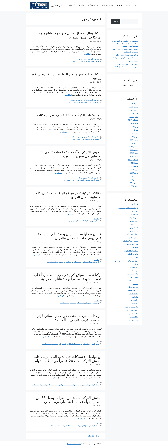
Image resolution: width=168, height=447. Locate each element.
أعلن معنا (72, 5)
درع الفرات (84, 425)
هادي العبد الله (133, 320)
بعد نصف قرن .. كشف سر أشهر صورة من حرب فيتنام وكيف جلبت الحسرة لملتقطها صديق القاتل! (125, 43)
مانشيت (135, 284)
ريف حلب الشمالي (88, 262)
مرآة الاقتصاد (133, 294)
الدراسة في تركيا (132, 234)
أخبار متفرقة (134, 218)
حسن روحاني (133, 61)
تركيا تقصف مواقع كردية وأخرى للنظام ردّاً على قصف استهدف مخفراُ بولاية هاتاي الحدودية (68, 277)
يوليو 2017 (134, 123)
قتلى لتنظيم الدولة (52, 385)
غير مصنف (81, 137)
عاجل (136, 264)
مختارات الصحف (132, 290)
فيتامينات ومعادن (132, 274)
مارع (47, 262)
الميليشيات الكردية (94, 102)
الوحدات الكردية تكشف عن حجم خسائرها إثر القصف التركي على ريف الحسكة (69, 318)
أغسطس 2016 (133, 160)
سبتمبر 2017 (134, 117)
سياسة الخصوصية (107, 5)
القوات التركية (86, 221)
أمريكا (97, 61)
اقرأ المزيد (87, 54)
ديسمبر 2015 (133, 180)
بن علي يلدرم (87, 385)
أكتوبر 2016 (134, 153)
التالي (91, 436)
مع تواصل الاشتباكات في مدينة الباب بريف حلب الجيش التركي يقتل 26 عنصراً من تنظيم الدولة (68, 359)
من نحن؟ (119, 5)
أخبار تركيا (96, 59)
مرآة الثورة (134, 300)
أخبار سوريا (89, 100)
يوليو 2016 (134, 163)
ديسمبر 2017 (133, 107)
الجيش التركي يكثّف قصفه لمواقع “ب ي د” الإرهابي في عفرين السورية (71, 154)
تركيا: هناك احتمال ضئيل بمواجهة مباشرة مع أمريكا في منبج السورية (70, 35)
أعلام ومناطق (133, 221)
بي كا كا (79, 221)
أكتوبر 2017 (134, 113)
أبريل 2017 (134, 133)
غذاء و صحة (134, 267)
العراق (92, 221)
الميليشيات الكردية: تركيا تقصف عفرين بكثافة (69, 115)
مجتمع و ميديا (133, 287)
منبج (74, 61)
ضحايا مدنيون (67, 262)
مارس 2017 (134, 137)
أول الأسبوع (134, 231)
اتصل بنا (81, 5)
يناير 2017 (134, 143)
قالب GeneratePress (74, 444)
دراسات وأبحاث (133, 254)
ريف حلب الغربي (77, 262)
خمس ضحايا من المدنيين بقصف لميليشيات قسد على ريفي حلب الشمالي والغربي (67, 236)
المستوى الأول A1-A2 (130, 241)
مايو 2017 (134, 130)
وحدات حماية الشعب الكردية (68, 303)
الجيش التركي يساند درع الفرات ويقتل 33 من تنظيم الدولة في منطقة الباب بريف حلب (69, 400)
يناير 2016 (134, 176)
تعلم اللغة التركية (132, 244)
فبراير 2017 (134, 140)
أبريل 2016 (134, 170)
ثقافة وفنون (134, 247)
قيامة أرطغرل (133, 277)
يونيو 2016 (134, 166)
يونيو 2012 (134, 186)
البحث (136, 18)
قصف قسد (52, 262)
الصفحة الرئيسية (131, 5)
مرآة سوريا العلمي (132, 310)
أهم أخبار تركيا (89, 59)
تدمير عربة (79, 385)
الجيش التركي (95, 180)
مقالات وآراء (134, 317)
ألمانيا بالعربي (133, 224)
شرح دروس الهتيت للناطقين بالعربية (125, 261)
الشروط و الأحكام (93, 5)
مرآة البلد (81, 59)
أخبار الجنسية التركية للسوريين (127, 208)
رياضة (136, 257)
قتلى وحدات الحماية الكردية (74, 344)
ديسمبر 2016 (133, 146)
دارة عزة (96, 262)
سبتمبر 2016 (133, 156)
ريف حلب (72, 385)
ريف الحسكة (87, 344)
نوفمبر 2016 (134, 150)
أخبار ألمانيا (134, 204)
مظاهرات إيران (133, 313)
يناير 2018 (134, 104)
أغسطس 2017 (133, 120)
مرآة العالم (96, 219)
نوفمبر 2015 (134, 183)
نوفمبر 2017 (134, 110)
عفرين (86, 61)
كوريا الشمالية (133, 280)
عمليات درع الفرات (63, 385)
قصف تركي (79, 61)
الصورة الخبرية (133, 237)
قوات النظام (80, 303)
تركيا (93, 61)
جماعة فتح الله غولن (131, 251)
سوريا (90, 61)
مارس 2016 (134, 173)
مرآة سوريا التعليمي (131, 307)
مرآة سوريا (56, 5)
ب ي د (77, 180)
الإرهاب (97, 221)
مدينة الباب (35, 385)
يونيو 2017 (134, 127)
